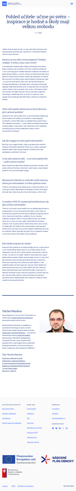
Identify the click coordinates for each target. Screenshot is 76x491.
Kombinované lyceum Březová (22, 318)
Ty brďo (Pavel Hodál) (9, 368)
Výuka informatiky (23, 335)
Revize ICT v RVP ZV (9, 371)
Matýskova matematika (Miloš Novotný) (16, 366)
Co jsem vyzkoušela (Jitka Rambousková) (16, 363)
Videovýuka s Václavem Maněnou (13, 333)
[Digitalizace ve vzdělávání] (12, 3)
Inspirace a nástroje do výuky (12, 358)
